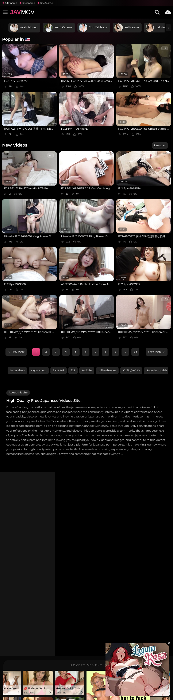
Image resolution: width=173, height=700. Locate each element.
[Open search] (157, 12)
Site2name (29, 2)
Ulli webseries (107, 370)
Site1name (11, 2)
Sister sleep (17, 370)
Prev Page (18, 351)
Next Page (154, 351)
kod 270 (87, 370)
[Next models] (168, 27)
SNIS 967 (58, 370)
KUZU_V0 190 (131, 370)
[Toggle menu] (5, 12)
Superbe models (156, 370)
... (125, 351)
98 (135, 351)
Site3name (46, 2)
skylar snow (38, 370)
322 (73, 370)
